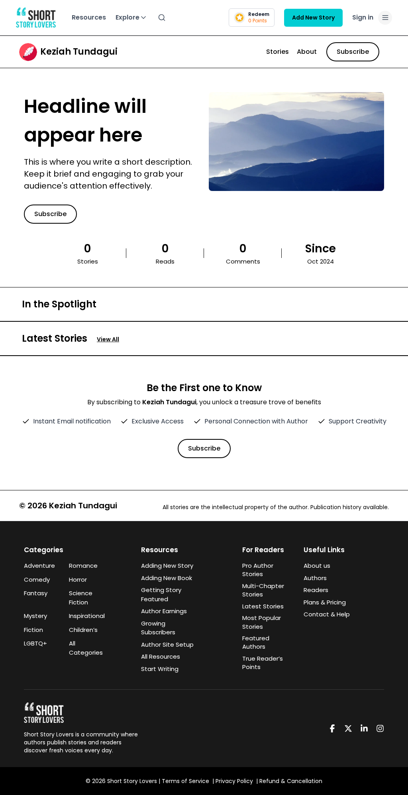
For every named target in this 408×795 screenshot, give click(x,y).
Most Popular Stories (261, 622)
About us (317, 565)
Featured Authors (255, 642)
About (307, 51)
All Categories (86, 648)
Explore (127, 17)
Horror (78, 579)
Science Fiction (80, 597)
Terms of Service (185, 781)
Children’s (83, 630)
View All (108, 339)
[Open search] (162, 17)
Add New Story (313, 18)
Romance (83, 565)
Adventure (39, 565)
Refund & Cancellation (290, 781)
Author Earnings (164, 611)
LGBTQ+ (35, 643)
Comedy (37, 579)
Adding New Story (167, 565)
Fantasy (35, 593)
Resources (89, 17)
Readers (316, 590)
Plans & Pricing (325, 602)
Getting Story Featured (161, 594)
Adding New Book (166, 578)
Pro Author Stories (257, 569)
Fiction (33, 630)
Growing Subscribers (158, 628)
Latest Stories (263, 606)
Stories (277, 51)
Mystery (35, 616)
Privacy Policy (234, 781)
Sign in (362, 17)
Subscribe (353, 51)
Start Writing (159, 669)
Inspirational (86, 616)
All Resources (160, 656)
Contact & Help (327, 614)
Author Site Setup (167, 644)
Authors (315, 578)
